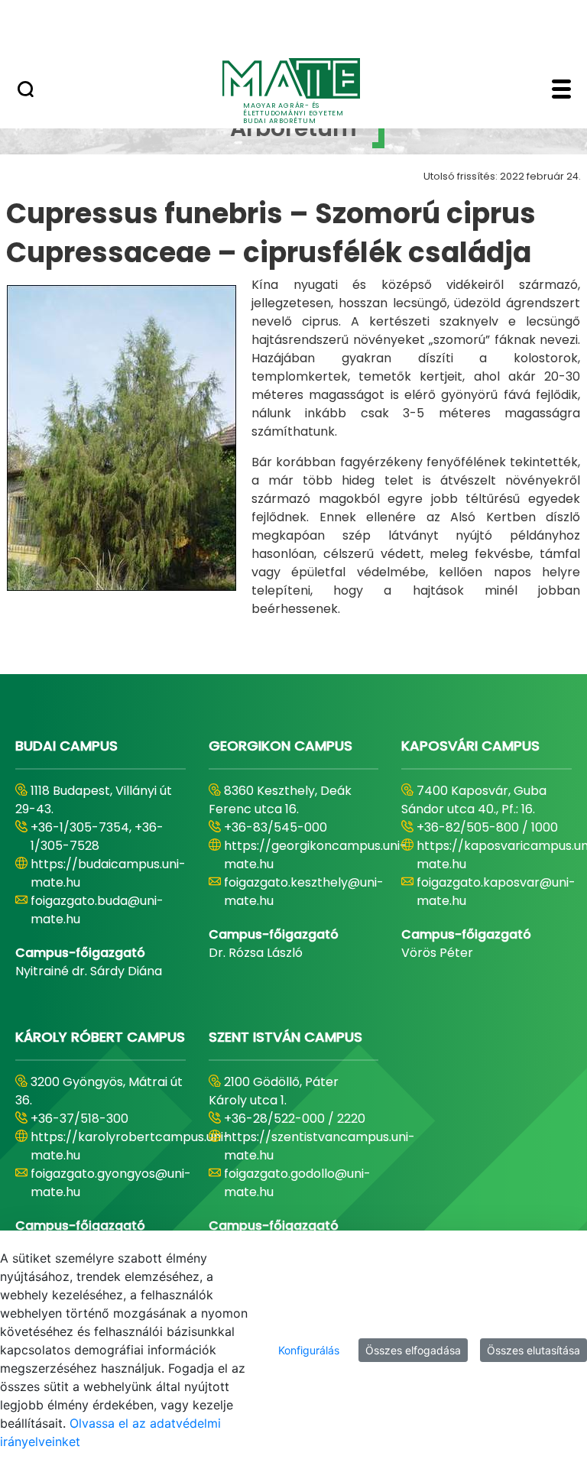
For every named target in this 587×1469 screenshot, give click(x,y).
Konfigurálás (308, 1350)
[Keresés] (25, 91)
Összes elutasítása (533, 1350)
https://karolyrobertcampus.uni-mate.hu (130, 1146)
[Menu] (561, 91)
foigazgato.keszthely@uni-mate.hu (304, 892)
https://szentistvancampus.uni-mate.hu (319, 1146)
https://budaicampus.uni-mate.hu (108, 873)
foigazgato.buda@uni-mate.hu (97, 910)
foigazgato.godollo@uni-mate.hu (297, 1183)
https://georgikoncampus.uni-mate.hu (315, 855)
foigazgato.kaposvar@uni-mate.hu (496, 892)
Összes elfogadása (413, 1350)
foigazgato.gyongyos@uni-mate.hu (111, 1183)
